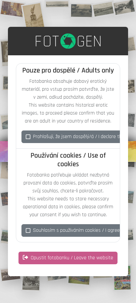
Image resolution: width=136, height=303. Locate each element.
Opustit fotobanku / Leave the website (72, 257)
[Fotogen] (68, 41)
